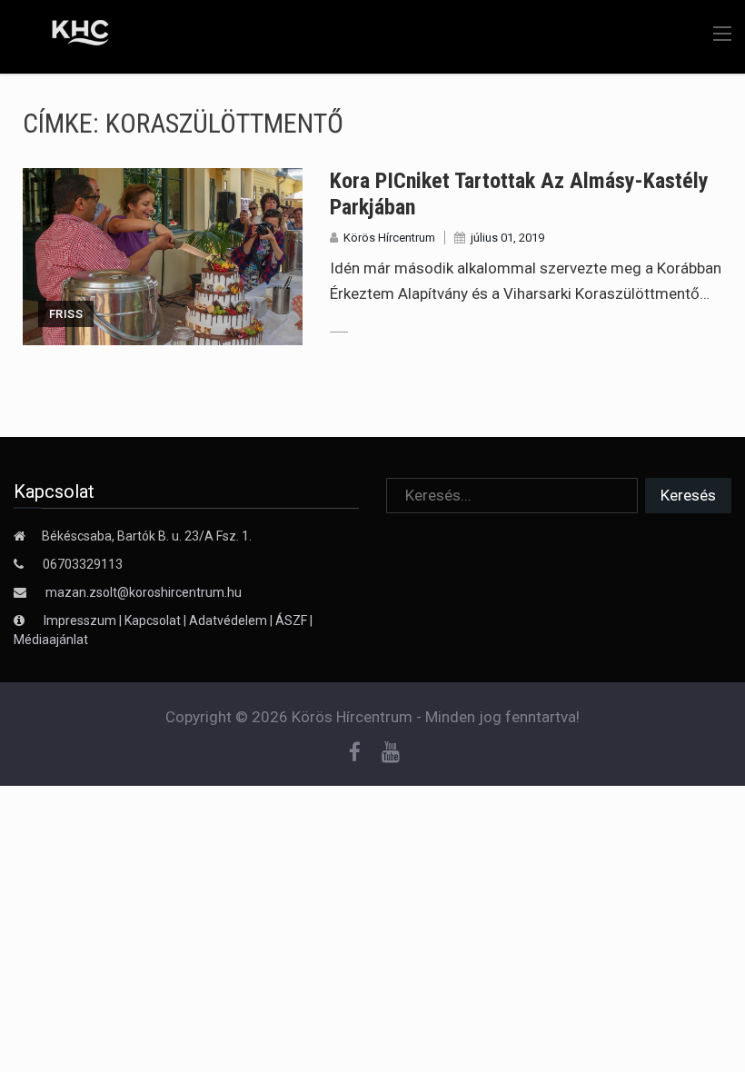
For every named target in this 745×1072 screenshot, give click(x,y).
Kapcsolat (152, 620)
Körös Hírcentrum (389, 237)
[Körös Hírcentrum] (66, 35)
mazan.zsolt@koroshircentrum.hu (143, 592)
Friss (66, 314)
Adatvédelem (228, 620)
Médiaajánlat (51, 639)
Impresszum (81, 620)
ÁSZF (291, 620)
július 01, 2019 (507, 237)
